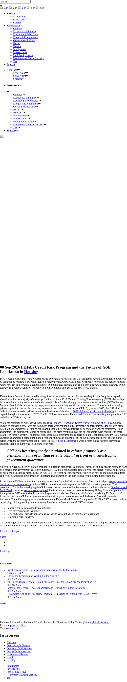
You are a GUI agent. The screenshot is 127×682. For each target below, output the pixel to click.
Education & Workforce (19, 648)
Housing (31, 372)
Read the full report (10, 531)
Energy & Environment (19, 651)
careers (14, 628)
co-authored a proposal (36, 490)
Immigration (13, 665)
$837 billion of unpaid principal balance (93, 411)
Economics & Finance (18, 645)
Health (10, 657)
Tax (9, 677)
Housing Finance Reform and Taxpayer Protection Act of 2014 (76, 422)
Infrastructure (14, 668)
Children (11, 642)
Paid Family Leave (16, 671)
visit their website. (99, 622)
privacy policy (17, 625)
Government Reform (17, 654)
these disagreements (68, 440)
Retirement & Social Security (22, 674)
